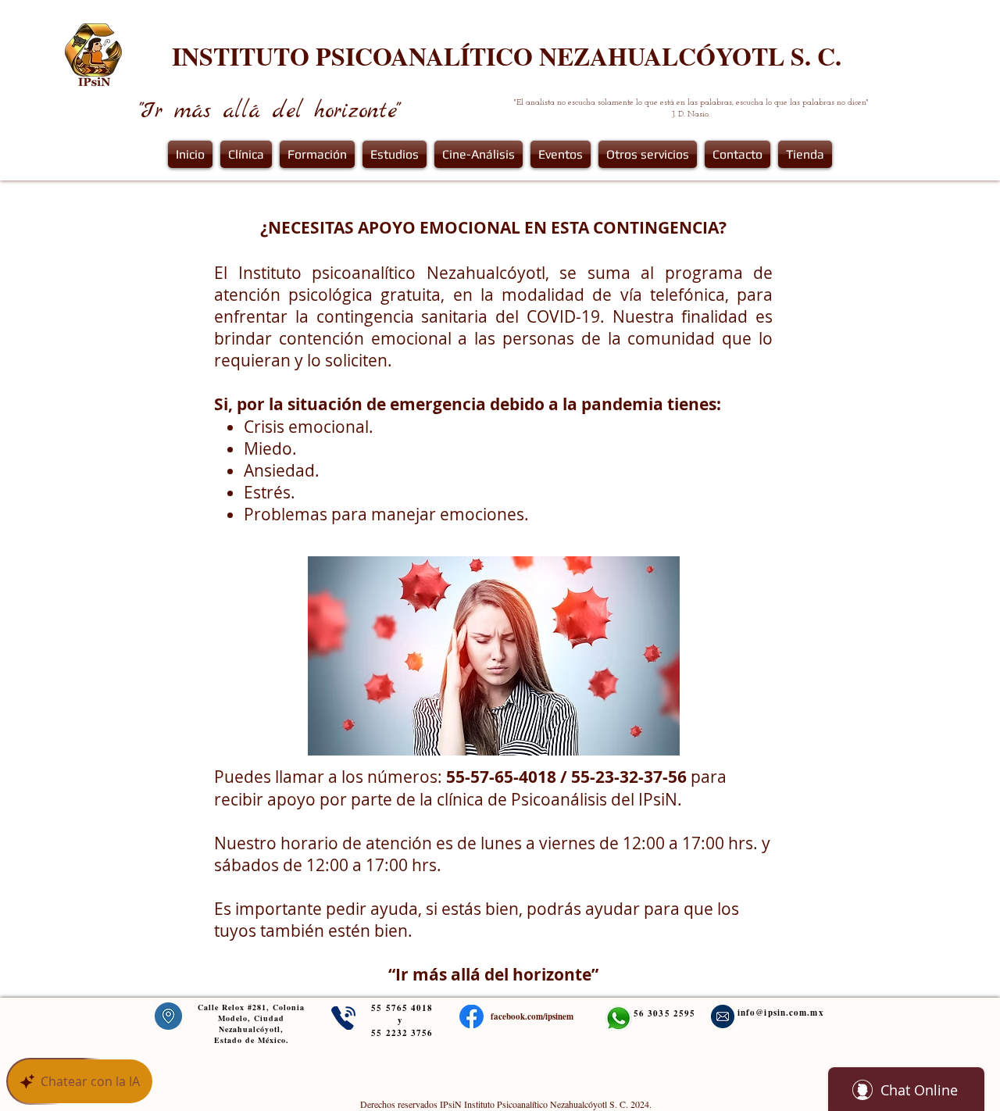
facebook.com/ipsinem (532, 1016)
